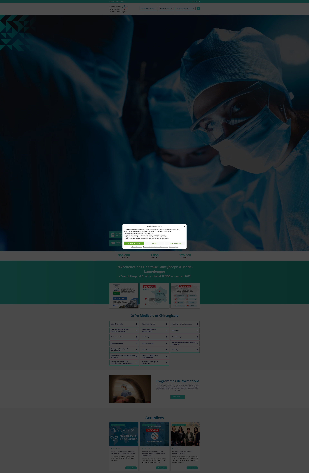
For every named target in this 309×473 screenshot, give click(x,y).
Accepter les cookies (134, 243)
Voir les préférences (175, 243)
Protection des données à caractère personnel (155, 247)
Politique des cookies (136, 247)
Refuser (154, 243)
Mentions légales (173, 247)
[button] (184, 226)
